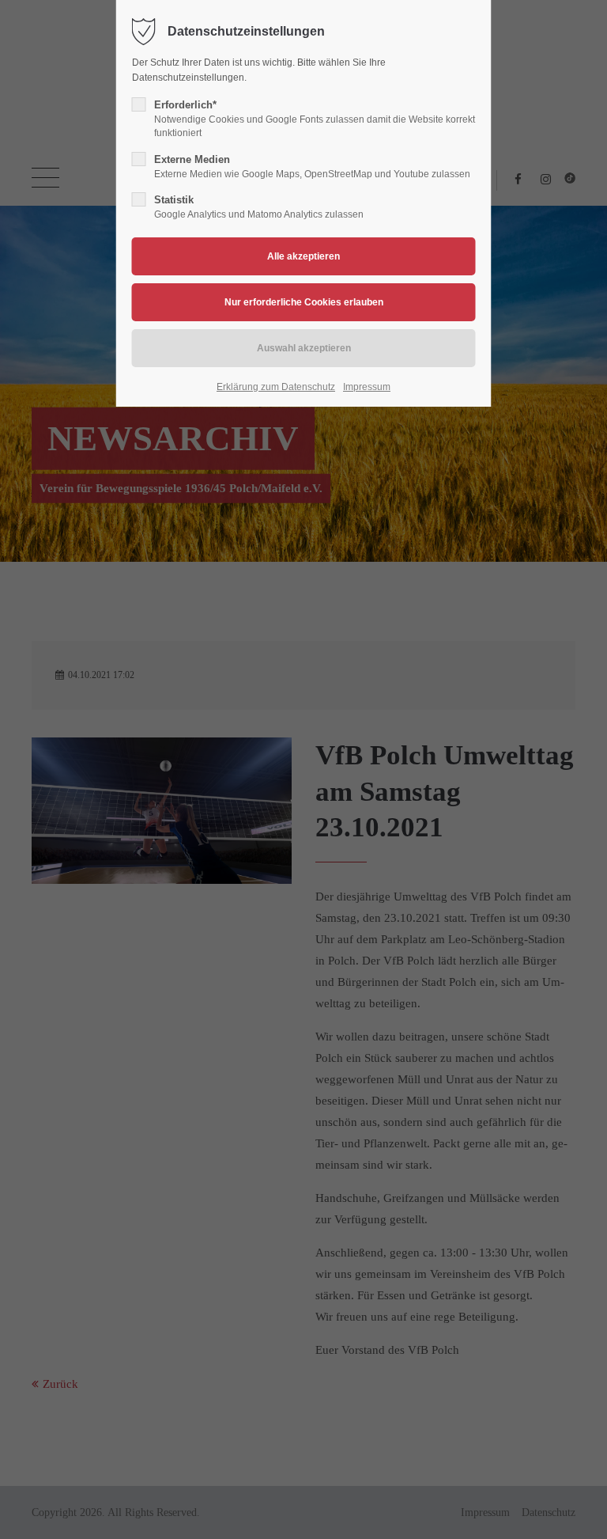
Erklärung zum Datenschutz (276, 386)
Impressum (366, 386)
